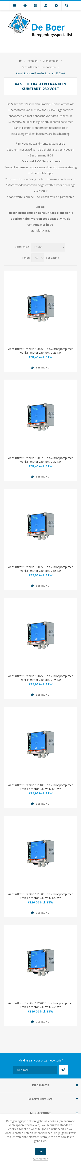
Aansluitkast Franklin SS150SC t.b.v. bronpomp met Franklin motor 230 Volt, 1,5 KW (40, 896)
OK (40, 1151)
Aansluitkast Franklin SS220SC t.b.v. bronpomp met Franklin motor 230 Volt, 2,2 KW (40, 1005)
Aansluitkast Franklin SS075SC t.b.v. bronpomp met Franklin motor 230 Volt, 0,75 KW (40, 678)
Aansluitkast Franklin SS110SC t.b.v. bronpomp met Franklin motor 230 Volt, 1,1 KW (40, 787)
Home (20, 60)
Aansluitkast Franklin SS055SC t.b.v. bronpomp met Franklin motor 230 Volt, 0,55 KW (40, 569)
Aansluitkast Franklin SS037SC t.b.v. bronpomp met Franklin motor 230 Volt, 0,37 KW (40, 459)
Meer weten (40, 1159)
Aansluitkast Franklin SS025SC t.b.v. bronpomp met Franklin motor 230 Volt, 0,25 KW (40, 350)
